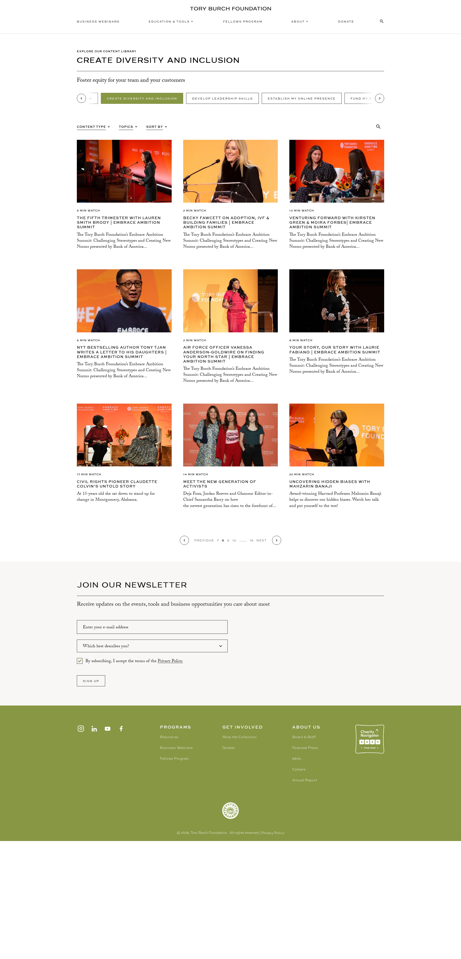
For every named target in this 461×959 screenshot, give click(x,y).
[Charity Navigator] (369, 739)
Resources (169, 737)
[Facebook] (121, 728)
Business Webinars (98, 21)
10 (234, 540)
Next (261, 540)
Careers (299, 769)
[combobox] (152, 646)
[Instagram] (81, 728)
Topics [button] (126, 126)
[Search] (378, 126)
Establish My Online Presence (302, 98)
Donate (346, 21)
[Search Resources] (381, 21)
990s (296, 758)
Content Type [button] (91, 126)
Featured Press (305, 748)
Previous (204, 540)
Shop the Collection (239, 737)
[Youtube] (107, 728)
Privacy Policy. (170, 662)
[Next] (379, 98)
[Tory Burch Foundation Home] (230, 9)
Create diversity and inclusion (142, 98)
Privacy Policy (273, 833)
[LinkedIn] (94, 728)
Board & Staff (304, 737)
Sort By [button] (154, 126)
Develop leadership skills (222, 98)
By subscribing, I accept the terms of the (134, 661)
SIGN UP (91, 681)
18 (252, 540)
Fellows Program (242, 21)
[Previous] (81, 98)
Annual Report (304, 780)
